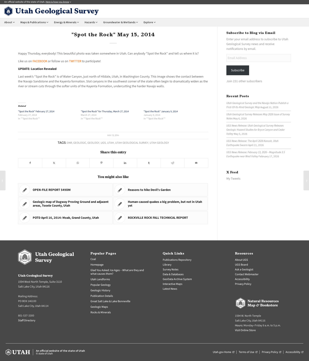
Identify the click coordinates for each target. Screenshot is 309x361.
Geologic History (100, 290)
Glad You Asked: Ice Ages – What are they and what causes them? (117, 272)
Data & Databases (173, 274)
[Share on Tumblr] (149, 163)
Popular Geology (100, 285)
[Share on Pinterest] (101, 163)
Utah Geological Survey (131, 143)
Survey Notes (170, 269)
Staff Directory (26, 320)
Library (167, 265)
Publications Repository (177, 260)
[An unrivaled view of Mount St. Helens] (3, 180)
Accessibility (242, 279)
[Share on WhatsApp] (78, 163)
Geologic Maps (99, 307)
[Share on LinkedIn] (125, 163)
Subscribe (237, 70)
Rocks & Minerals (100, 312)
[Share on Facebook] (30, 163)
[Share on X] (54, 163)
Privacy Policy (243, 284)
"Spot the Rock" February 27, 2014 (36, 111)
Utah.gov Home (223, 352)
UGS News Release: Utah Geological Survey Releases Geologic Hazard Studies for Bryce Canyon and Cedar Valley (255, 130)
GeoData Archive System (177, 279)
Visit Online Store (245, 330)
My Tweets (233, 178)
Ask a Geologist (244, 269)
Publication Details (101, 296)
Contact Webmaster (247, 274)
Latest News (170, 289)
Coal (93, 259)
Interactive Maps (172, 284)
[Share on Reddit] (172, 163)
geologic (79, 143)
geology (93, 143)
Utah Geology (159, 143)
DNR (69, 143)
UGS (103, 143)
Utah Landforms (100, 279)
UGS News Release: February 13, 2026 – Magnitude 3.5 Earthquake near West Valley (255, 154)
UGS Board (241, 265)
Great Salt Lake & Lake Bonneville (110, 301)
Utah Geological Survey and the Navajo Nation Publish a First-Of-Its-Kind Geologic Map (257, 105)
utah (110, 143)
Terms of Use (248, 352)
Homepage (97, 265)
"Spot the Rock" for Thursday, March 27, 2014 (105, 111)
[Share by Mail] (196, 163)
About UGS (241, 260)
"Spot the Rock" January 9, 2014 (161, 111)
